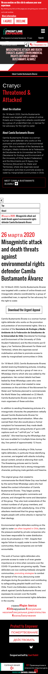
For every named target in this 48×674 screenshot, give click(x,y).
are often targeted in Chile (26, 528)
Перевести (40, 44)
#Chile (10, 609)
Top (2, 205)
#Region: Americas (28, 605)
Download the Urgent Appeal (24, 310)
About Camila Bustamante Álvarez (24, 73)
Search (41, 37)
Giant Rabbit (33, 655)
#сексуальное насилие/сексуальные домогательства (24, 610)
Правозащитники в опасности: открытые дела (36, 666)
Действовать (24, 639)
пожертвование (19, 37)
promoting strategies (25, 573)
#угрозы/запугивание (24, 615)
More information (9, 15)
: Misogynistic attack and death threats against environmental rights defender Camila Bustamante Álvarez (18, 219)
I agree (7, 21)
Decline (20, 21)
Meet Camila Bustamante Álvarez (19, 182)
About (3, 210)
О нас (29, 37)
